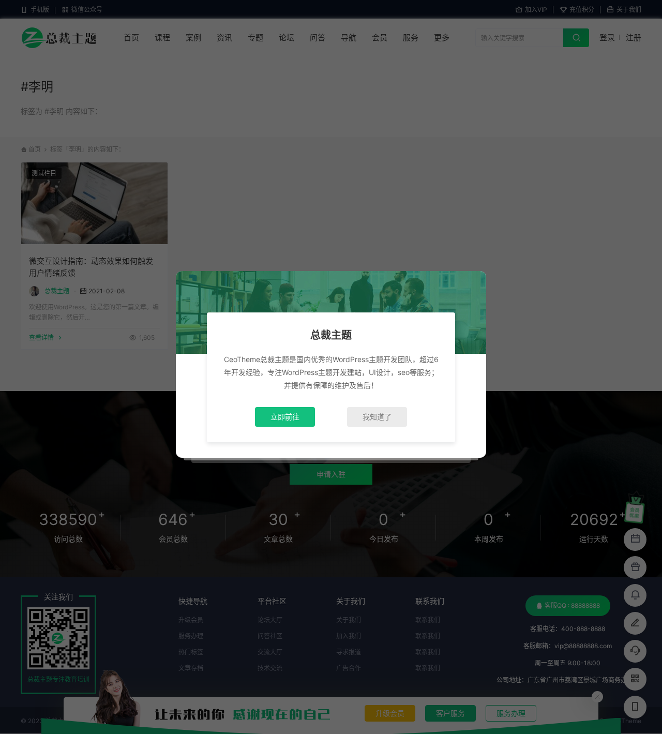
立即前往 (284, 416)
